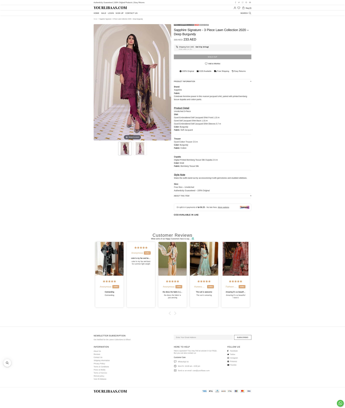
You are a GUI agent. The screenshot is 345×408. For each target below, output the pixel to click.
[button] (170, 313)
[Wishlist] (239, 8)
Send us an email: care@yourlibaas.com (194, 371)
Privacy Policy (99, 364)
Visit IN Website (100, 379)
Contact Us (98, 357)
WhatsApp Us (183, 362)
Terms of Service (100, 373)
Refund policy (99, 376)
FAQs (214, 351)
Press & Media (99, 370)
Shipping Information (102, 360)
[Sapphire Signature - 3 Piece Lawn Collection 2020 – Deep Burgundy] (125, 148)
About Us (97, 351)
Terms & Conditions (101, 367)
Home (95, 19)
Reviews (97, 354)
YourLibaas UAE (110, 7)
